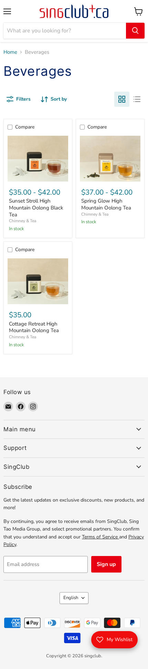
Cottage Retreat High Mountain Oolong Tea (34, 327)
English (70, 598)
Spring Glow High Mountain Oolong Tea (106, 204)
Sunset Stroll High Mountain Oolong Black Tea (36, 207)
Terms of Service (100, 537)
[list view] (137, 99)
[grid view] (121, 99)
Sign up (106, 564)
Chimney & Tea (22, 221)
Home (10, 52)
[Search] (135, 31)
